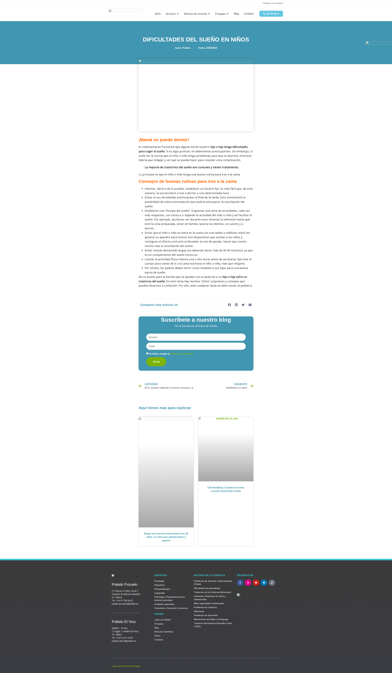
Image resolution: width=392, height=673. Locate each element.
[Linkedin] (264, 582)
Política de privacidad (181, 353)
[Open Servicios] (178, 14)
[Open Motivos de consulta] (209, 14)
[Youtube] (256, 582)
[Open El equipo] (227, 14)
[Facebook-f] (240, 582)
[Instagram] (248, 582)
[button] (229, 304)
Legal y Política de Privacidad (126, 666)
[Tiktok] (272, 582)
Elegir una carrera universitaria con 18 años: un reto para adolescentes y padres (166, 537)
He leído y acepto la (171, 353)
